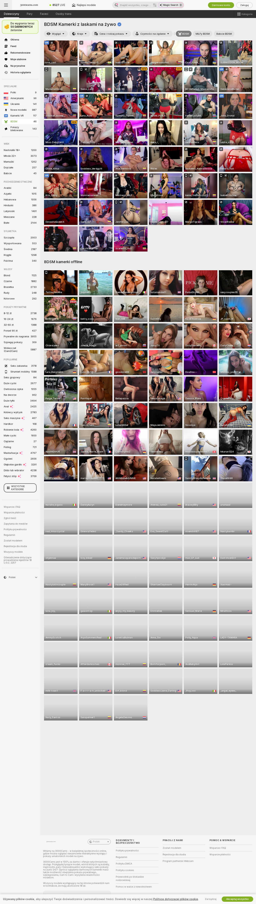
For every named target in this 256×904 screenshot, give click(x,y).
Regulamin (9, 535)
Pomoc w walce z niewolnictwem (134, 886)
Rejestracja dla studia (15, 546)
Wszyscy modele (13, 552)
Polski (96, 841)
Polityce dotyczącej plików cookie (175, 899)
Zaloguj (244, 5)
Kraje (80, 33)
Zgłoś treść (10, 518)
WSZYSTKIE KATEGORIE (18, 488)
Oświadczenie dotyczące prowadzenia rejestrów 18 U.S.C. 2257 (18, 560)
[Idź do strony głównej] (29, 5)
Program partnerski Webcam (178, 861)
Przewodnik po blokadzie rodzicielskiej (130, 879)
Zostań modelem (13, 540)
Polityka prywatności (15, 529)
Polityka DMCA (124, 863)
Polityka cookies (125, 870)
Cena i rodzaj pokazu (112, 33)
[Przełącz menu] (6, 5)
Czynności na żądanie (152, 33)
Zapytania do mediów (16, 524)
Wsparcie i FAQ (12, 507)
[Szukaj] (154, 5)
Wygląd (56, 33)
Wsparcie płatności (14, 512)
